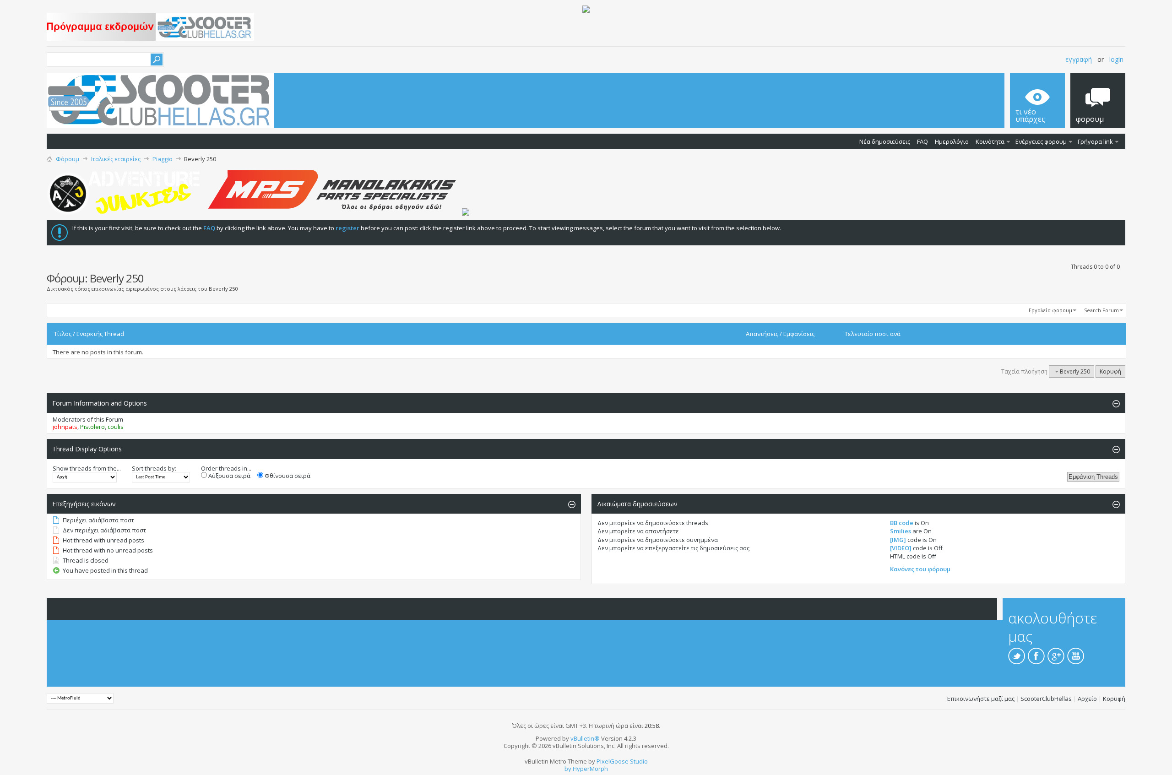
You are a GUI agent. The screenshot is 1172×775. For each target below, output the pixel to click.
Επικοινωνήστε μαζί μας (981, 698)
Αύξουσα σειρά (228, 475)
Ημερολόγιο (952, 141)
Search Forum (1101, 310)
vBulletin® (585, 738)
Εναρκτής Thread (100, 334)
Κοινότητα (990, 141)
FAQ (922, 141)
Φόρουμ (67, 159)
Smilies (900, 531)
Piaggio (162, 159)
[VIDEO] (901, 548)
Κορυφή (1110, 371)
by (567, 768)
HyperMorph (590, 768)
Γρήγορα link (1095, 141)
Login (1116, 59)
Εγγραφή (1078, 59)
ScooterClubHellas (1046, 698)
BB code (901, 523)
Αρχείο (1087, 698)
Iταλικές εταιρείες (116, 159)
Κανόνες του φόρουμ (920, 569)
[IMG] (898, 540)
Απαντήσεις (762, 334)
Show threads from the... (87, 468)
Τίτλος (62, 334)
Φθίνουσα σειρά (286, 475)
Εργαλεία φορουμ (1050, 310)
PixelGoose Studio (622, 761)
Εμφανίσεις (798, 334)
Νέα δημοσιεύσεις (884, 141)
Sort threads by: (154, 468)
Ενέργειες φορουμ (1041, 141)
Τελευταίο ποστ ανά (873, 334)
